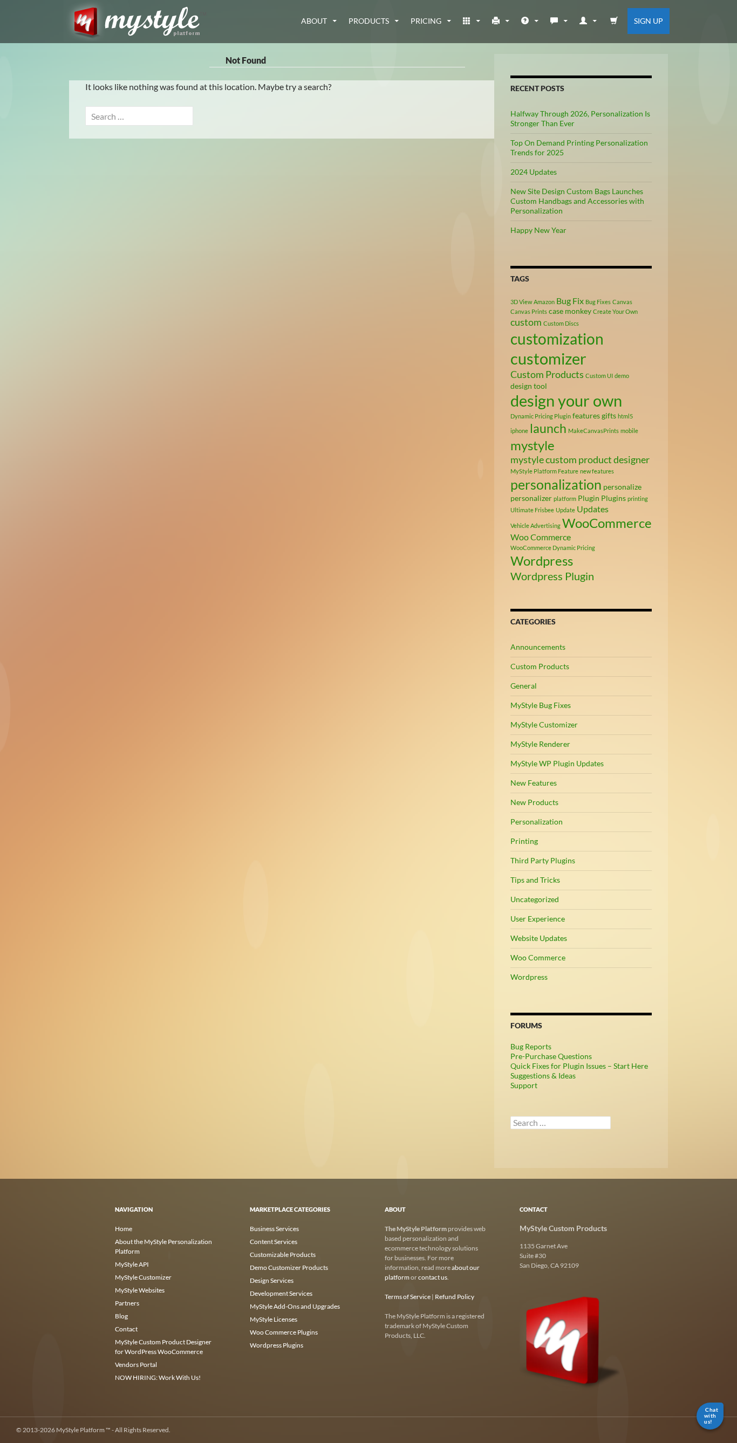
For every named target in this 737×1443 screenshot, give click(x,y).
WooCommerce (607, 523)
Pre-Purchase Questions (551, 1056)
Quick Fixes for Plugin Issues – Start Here (579, 1065)
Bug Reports (530, 1046)
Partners (127, 1303)
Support (523, 1085)
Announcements (537, 646)
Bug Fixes (598, 301)
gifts (609, 415)
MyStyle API (132, 1264)
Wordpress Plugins (276, 1345)
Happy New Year (538, 230)
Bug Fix (570, 301)
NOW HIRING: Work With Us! (158, 1377)
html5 (625, 416)
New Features (533, 782)
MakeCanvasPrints (593, 430)
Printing (524, 841)
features (586, 415)
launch (548, 428)
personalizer (531, 498)
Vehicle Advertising (535, 525)
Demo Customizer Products (289, 1267)
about (314, 20)
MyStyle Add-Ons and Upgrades (295, 1306)
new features (597, 471)
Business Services (274, 1229)
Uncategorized (534, 899)
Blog (121, 1316)
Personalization (536, 821)
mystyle (532, 445)
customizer (548, 358)
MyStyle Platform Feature (544, 471)
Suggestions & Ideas (543, 1075)
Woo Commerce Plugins (284, 1332)
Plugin (588, 498)
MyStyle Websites (140, 1290)
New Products (534, 802)
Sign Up (648, 20)
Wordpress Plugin (552, 575)
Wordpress (541, 560)
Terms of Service (408, 1297)
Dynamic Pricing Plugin (540, 416)
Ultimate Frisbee (532, 509)
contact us (432, 1277)
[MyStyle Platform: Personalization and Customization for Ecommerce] (571, 1340)
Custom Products (547, 374)
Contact (126, 1329)
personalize (622, 486)
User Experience (537, 918)
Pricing (426, 20)
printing (637, 498)
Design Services (272, 1280)
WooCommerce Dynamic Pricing (552, 547)
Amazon (544, 301)
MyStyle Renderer (540, 743)
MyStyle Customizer (544, 724)
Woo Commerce (540, 537)
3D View (521, 301)
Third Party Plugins (542, 860)
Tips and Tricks (535, 879)
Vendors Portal (136, 1364)
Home (123, 1229)
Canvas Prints (528, 311)
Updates (593, 509)
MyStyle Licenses (273, 1319)
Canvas (622, 301)
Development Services (281, 1293)
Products (369, 20)
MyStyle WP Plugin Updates (557, 763)
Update (565, 509)
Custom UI (599, 375)
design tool (528, 385)
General (523, 685)
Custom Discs (561, 323)
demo (622, 375)
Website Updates (538, 938)
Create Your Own (615, 311)
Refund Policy (454, 1297)
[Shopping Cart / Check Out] (614, 21)
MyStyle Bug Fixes (540, 705)
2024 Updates (533, 171)
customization (557, 338)
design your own (566, 400)
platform (565, 498)
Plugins (613, 498)
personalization (556, 484)
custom (526, 322)
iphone (519, 430)
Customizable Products (283, 1254)
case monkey (570, 310)
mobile (629, 430)
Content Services (273, 1242)
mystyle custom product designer (580, 459)
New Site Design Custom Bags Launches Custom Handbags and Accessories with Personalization (577, 201)
